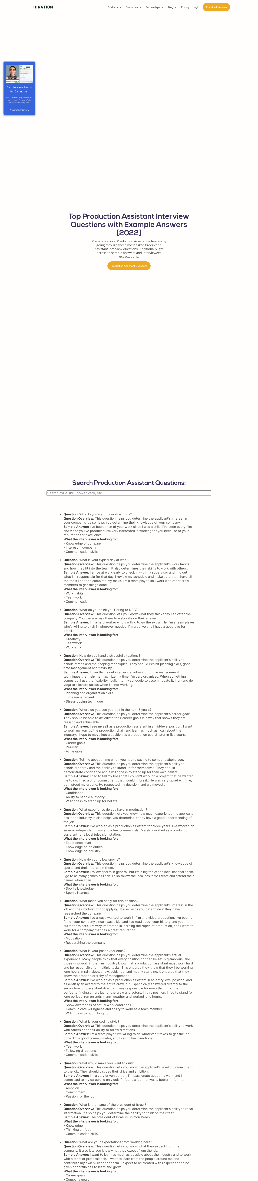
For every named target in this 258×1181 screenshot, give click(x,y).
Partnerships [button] (153, 7)
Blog (170, 7)
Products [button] (112, 7)
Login (196, 7)
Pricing (185, 7)
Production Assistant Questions (129, 265)
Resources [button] (132, 7)
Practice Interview (216, 7)
